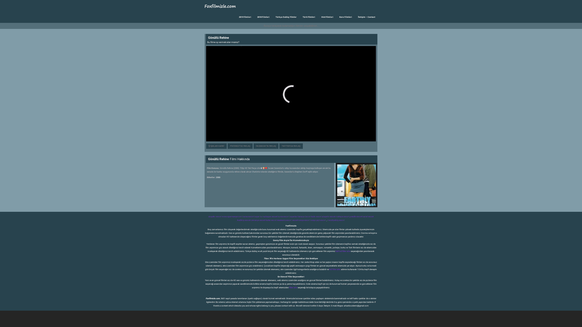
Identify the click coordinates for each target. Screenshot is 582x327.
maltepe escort (342, 216)
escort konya (298, 220)
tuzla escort (316, 216)
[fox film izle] (220, 5)
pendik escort (356, 216)
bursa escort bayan (251, 216)
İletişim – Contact (366, 17)
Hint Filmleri (327, 17)
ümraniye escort (258, 220)
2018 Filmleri (263, 17)
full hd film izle (343, 251)
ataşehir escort (215, 216)
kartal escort (368, 216)
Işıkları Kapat (217, 146)
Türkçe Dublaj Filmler (286, 17)
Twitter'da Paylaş (291, 146)
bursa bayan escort (268, 216)
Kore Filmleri (345, 17)
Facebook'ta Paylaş (266, 146)
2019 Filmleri (245, 17)
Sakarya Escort (304, 216)
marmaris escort (284, 220)
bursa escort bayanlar (287, 216)
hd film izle (334, 269)
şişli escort (321, 220)
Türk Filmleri (309, 17)
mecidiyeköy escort (336, 220)
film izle (293, 287)
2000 (218, 177)
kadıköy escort (243, 220)
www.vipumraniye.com (232, 216)
